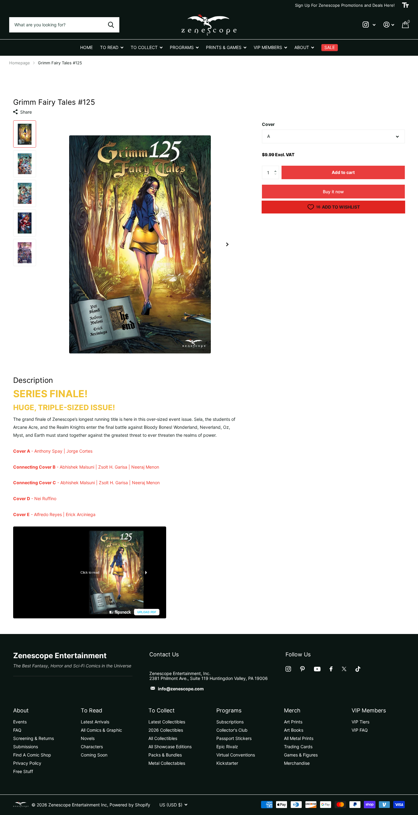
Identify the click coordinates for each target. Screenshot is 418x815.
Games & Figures (301, 754)
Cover (268, 124)
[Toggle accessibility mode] (405, 5)
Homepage (19, 62)
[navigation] (24, 134)
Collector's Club (232, 730)
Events (20, 721)
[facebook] (331, 668)
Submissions (25, 746)
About (21, 710)
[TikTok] (358, 669)
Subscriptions (230, 721)
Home (86, 47)
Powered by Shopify (130, 804)
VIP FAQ (360, 730)
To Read (91, 710)
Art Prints (293, 721)
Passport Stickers (234, 738)
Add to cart (343, 172)
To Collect (161, 710)
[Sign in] (388, 25)
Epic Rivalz (227, 746)
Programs (228, 710)
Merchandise (297, 763)
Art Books (293, 730)
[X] (344, 669)
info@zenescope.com (181, 688)
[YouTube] (317, 669)
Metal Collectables (166, 763)
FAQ (17, 730)
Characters (92, 746)
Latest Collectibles (166, 721)
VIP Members (369, 710)
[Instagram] (288, 669)
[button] (276, 167)
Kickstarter (227, 763)
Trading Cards (298, 746)
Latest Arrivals (95, 721)
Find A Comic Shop (32, 754)
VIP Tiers (360, 721)
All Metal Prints (298, 738)
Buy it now (333, 191)
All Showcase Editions (170, 746)
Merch (292, 710)
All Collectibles (162, 738)
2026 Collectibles (165, 730)
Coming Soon (94, 754)
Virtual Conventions (235, 754)
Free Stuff (23, 771)
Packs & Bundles (165, 754)
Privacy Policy (27, 763)
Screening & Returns (33, 738)
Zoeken (111, 24)
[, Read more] (369, 25)
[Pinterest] (302, 669)
